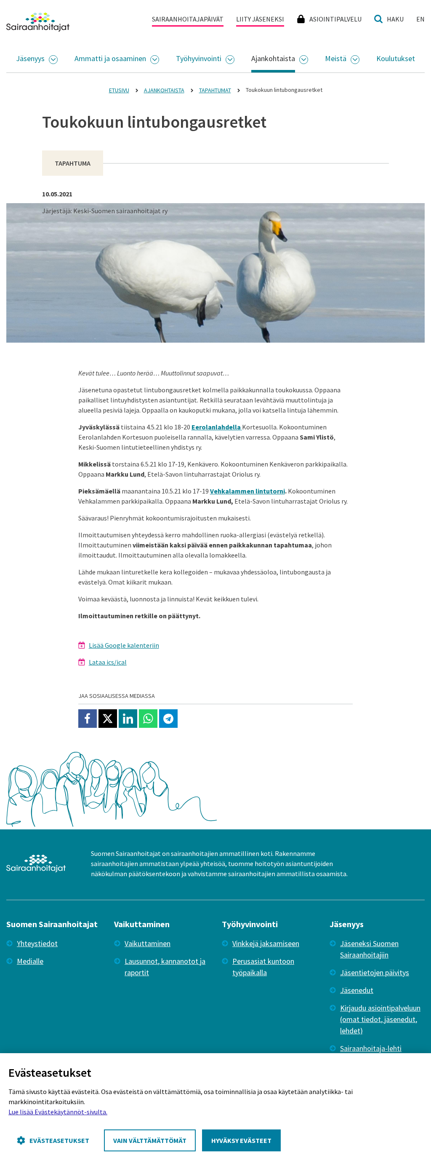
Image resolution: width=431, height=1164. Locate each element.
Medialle (30, 961)
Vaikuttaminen (147, 943)
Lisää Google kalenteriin (124, 645)
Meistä (335, 58)
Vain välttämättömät (149, 1140)
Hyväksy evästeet (241, 1140)
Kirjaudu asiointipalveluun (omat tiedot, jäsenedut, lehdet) (380, 1019)
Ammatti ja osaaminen (110, 58)
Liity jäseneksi (260, 19)
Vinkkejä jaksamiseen (265, 943)
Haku (395, 19)
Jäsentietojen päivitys (374, 972)
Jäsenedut (356, 990)
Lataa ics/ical (108, 662)
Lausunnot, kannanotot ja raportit (165, 966)
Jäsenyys (30, 58)
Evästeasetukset (59, 1140)
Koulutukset (395, 58)
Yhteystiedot (37, 943)
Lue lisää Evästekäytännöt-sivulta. (57, 1112)
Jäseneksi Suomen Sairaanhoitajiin (369, 949)
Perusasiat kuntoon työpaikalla (263, 966)
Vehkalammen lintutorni (247, 491)
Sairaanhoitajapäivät (187, 19)
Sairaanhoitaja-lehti (371, 1048)
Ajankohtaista (273, 58)
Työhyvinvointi (198, 58)
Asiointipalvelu (335, 19)
